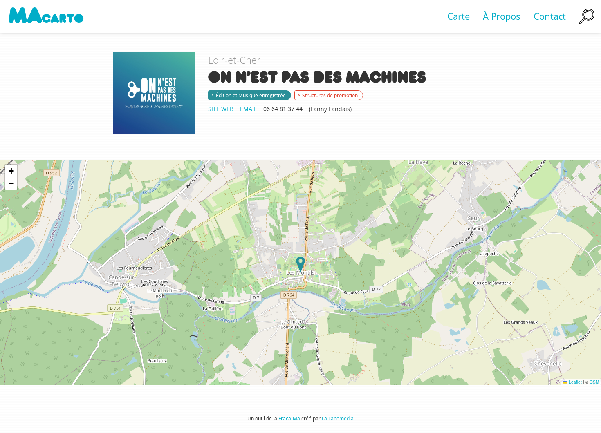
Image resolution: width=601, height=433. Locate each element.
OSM (594, 382)
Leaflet (574, 382)
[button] (300, 265)
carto (46, 16)
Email (248, 109)
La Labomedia (338, 418)
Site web (220, 109)
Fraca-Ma (289, 418)
